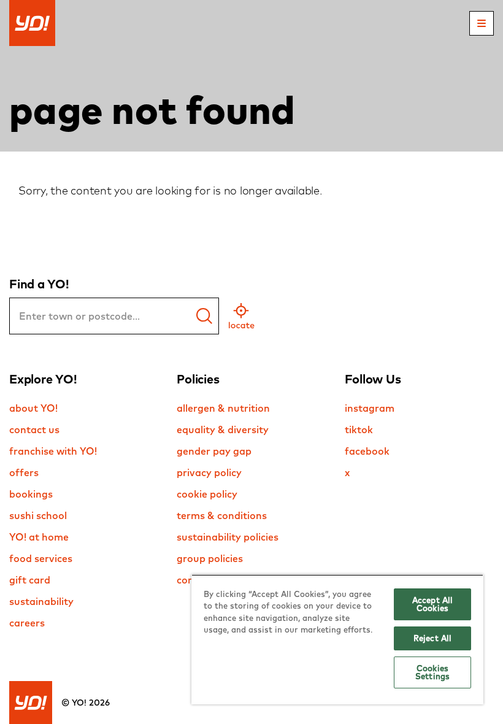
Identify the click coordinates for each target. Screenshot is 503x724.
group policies (210, 558)
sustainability (41, 601)
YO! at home (39, 537)
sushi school (38, 515)
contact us (34, 429)
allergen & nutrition (223, 408)
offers (24, 472)
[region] (337, 639)
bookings (31, 494)
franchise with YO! (53, 451)
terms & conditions (222, 515)
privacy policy (209, 472)
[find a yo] (204, 315)
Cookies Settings (432, 672)
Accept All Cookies (432, 604)
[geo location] (241, 316)
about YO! (33, 408)
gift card (29, 580)
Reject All (432, 638)
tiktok (359, 429)
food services (40, 558)
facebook (367, 451)
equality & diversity (223, 429)
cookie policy (207, 494)
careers (27, 623)
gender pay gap (214, 451)
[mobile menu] (481, 23)
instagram (369, 408)
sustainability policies (227, 537)
